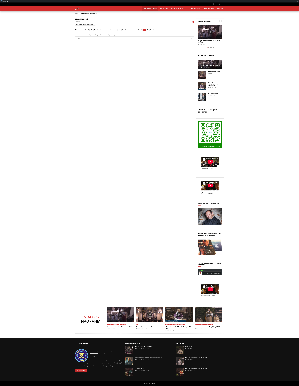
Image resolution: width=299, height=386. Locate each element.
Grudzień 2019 (172, 324)
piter (201, 44)
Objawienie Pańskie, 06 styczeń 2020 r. (209, 42)
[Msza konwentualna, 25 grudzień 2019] (180, 361)
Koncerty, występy (208, 8)
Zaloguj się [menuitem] (5, 1)
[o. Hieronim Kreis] (129, 372)
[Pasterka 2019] (180, 350)
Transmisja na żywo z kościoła (214, 72)
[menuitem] (1, 1)
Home (76, 13)
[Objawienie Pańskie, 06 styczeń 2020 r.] (210, 64)
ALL (76, 30)
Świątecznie (163, 8)
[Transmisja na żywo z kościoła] (202, 75)
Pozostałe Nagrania (177, 8)
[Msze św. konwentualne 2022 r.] (129, 350)
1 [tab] (207, 47)
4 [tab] (211, 47)
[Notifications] (219, 4)
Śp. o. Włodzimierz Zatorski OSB (213, 94)
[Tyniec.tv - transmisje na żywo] (77, 8)
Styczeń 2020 (123, 324)
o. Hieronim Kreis (139, 368)
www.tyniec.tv (94, 353)
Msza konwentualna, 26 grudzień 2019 (196, 368)
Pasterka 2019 (189, 347)
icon (210, 31)
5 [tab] (213, 47)
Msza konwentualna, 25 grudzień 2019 (196, 358)
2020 (108, 324)
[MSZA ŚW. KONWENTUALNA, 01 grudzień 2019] (202, 86)
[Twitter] (216, 4)
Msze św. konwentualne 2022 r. (143, 347)
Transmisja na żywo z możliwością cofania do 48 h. (149, 358)
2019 (167, 324)
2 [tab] (208, 47)
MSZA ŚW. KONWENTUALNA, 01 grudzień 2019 (213, 84)
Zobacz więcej (80, 370)
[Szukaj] (222, 4)
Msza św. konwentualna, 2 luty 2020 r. (208, 327)
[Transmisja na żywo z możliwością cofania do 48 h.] (129, 361)
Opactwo (220, 8)
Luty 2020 (201, 324)
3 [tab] (210, 47)
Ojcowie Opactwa (193, 8)
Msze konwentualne (150, 8)
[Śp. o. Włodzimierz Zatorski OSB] (202, 97)
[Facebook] (213, 4)
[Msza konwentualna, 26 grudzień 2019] (180, 372)
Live (137, 324)
